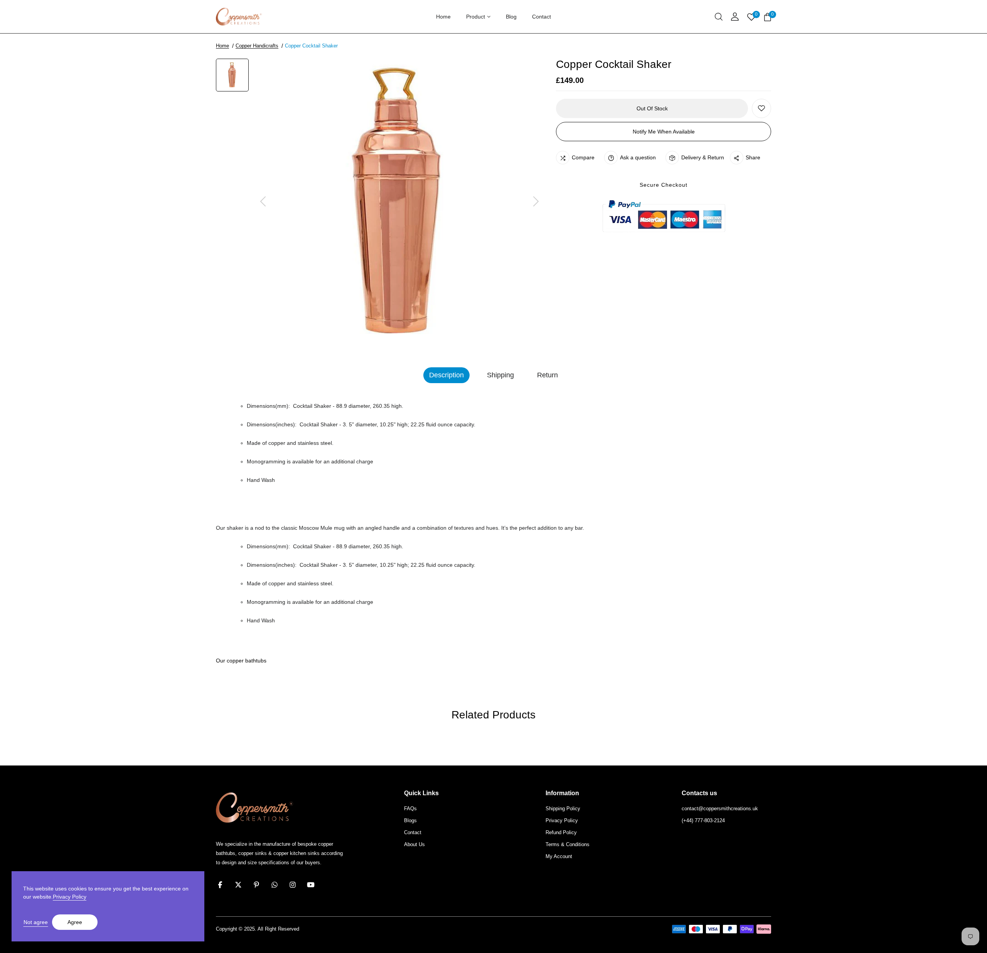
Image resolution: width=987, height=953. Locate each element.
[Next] (536, 202)
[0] (767, 17)
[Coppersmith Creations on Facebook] (220, 884)
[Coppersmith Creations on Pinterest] (256, 884)
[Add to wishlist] (761, 108)
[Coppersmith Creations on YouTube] (311, 884)
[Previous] (263, 202)
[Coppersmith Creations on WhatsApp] (274, 884)
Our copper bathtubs (241, 660)
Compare (583, 157)
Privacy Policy (69, 897)
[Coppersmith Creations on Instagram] (292, 884)
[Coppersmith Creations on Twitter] (238, 884)
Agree (74, 922)
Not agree (36, 922)
